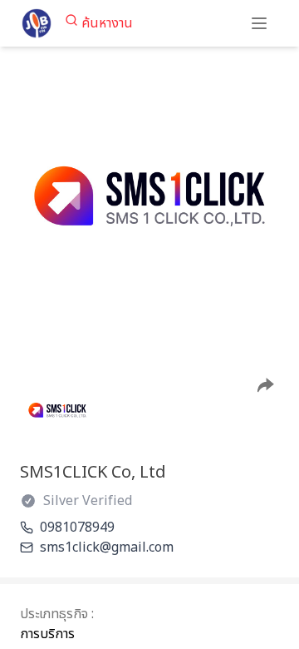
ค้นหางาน (107, 23)
